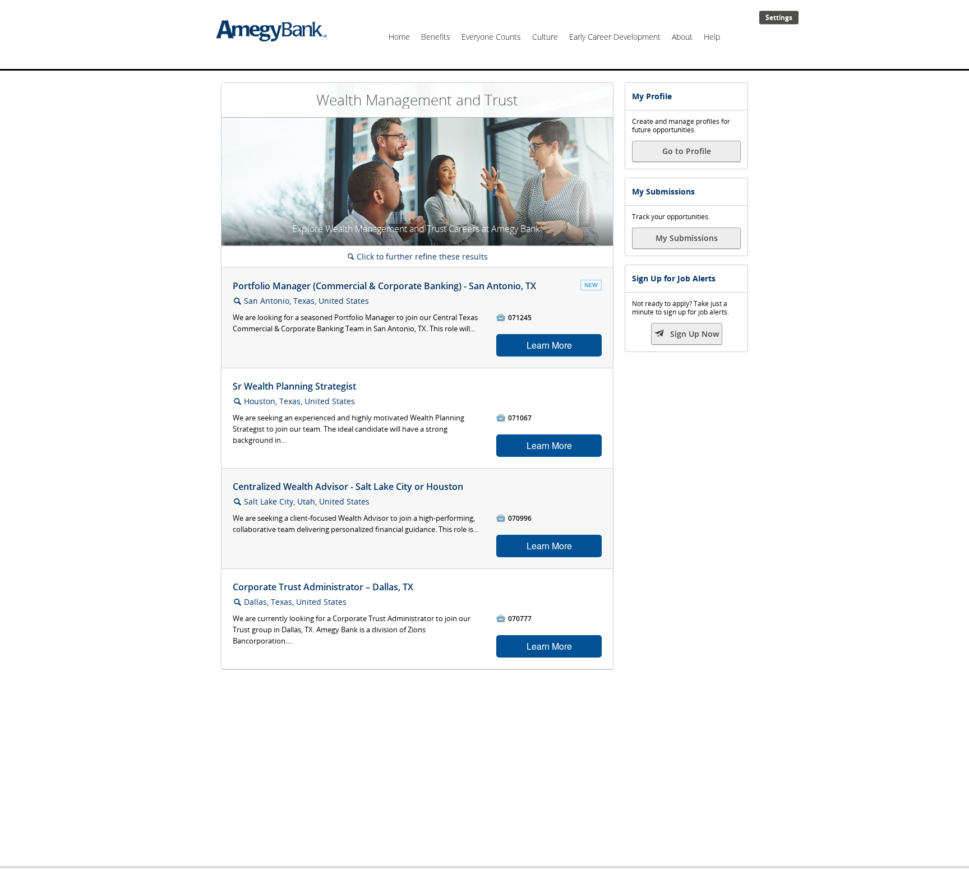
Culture (545, 36)
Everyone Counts (491, 36)
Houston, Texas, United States (299, 401)
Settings (778, 17)
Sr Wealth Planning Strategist (294, 386)
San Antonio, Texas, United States (306, 300)
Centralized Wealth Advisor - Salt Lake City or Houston (348, 486)
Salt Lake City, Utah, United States (307, 501)
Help (712, 36)
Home (399, 36)
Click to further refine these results (418, 256)
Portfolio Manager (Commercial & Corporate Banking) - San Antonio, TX (384, 286)
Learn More (549, 345)
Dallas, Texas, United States (295, 601)
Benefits (435, 36)
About (682, 36)
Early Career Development (615, 36)
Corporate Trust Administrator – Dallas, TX (323, 587)
